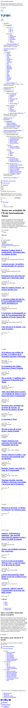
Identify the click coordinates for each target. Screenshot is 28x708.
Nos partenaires (10, 655)
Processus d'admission (15, 147)
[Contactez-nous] (1, 200)
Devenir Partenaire (14, 158)
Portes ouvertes (6, 183)
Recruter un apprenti (11, 676)
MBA (11, 154)
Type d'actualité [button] (6, 240)
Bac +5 (11, 31)
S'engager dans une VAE (15, 161)
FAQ (8, 680)
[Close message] (2, 11)
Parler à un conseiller (14, 168)
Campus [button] (5, 241)
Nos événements (10, 657)
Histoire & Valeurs (14, 140)
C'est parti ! (17, 197)
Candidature (5, 185)
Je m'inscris (3, 7)
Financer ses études (14, 146)
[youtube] (10, 700)
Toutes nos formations (12, 668)
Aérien (11, 35)
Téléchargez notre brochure (9, 180)
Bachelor (12, 152)
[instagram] (4, 700)
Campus (5, 50)
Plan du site (6, 694)
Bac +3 (11, 30)
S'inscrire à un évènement (16, 171)
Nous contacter (10, 679)
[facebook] (2, 700)
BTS (11, 151)
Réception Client (13, 98)
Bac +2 (11, 29)
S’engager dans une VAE (13, 677)
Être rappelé (5, 202)
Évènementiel (13, 36)
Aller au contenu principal (7, 1)
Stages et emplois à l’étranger (13, 125)
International (12, 39)
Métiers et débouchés (12, 673)
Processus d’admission (12, 672)
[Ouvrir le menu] (2, 20)
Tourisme (12, 41)
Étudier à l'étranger (11, 123)
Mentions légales (7, 693)
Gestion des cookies (8, 695)
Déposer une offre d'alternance (17, 167)
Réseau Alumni (13, 141)
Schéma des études (14, 143)
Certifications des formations (16, 137)
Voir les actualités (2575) (7, 244)
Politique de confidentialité (10, 697)
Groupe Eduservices (14, 139)
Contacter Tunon (13, 166)
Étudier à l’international (12, 659)
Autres (11, 155)
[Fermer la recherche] (2, 189)
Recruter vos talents (14, 160)
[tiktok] (8, 700)
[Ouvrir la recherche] (2, 187)
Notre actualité (10, 656)
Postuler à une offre (14, 170)
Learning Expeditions (12, 124)
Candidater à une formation (16, 164)
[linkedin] (6, 700)
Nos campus (9, 653)
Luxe (11, 40)
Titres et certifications (12, 675)
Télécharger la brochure (15, 172)
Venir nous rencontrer (8, 648)
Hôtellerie (12, 37)
